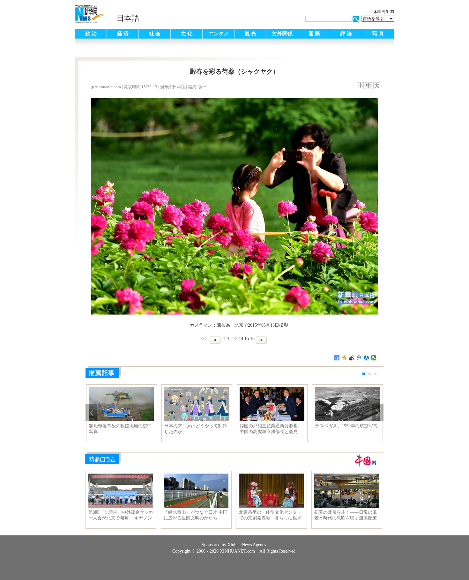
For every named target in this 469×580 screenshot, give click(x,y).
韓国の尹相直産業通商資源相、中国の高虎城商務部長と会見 (271, 429)
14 (241, 338)
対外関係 (282, 33)
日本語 (127, 18)
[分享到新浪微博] (351, 357)
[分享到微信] (373, 357)
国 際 (314, 33)
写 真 (378, 33)
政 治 (91, 33)
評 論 (346, 33)
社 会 (154, 33)
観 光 (250, 33)
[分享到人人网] (366, 357)
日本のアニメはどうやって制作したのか (195, 429)
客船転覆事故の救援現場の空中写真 (120, 429)
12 (229, 338)
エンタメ (218, 33)
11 (224, 338)
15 (246, 338)
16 (252, 338)
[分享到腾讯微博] (359, 357)
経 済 (123, 33)
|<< (203, 338)
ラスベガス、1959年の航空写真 (346, 426)
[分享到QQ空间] (344, 357)
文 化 (186, 33)
